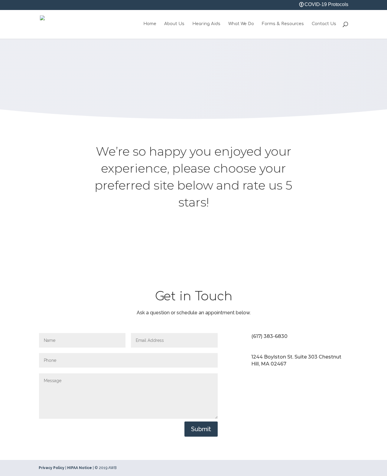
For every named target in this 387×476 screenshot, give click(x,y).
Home (149, 24)
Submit (201, 429)
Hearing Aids (206, 24)
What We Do (241, 24)
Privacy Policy (51, 468)
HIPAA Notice (79, 468)
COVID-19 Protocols (326, 5)
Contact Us (324, 24)
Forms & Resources (283, 24)
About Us (174, 24)
